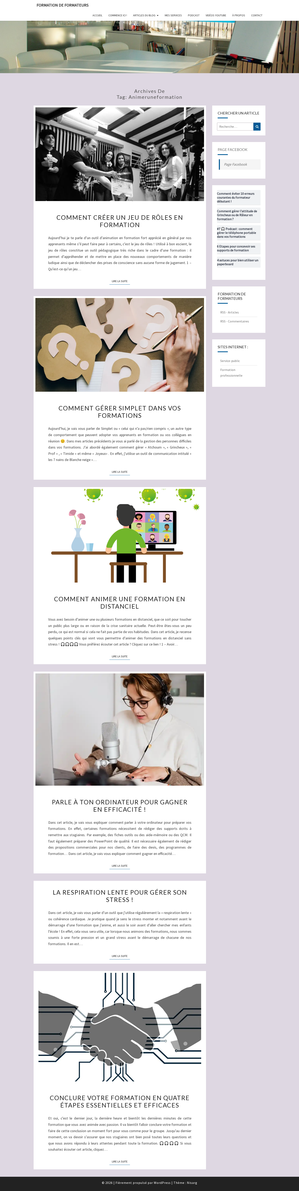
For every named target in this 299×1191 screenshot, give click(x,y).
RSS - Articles (229, 312)
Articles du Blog (144, 15)
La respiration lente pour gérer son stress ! (120, 896)
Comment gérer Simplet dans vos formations (120, 411)
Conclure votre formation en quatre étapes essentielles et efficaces (120, 1101)
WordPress (162, 1183)
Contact (256, 15)
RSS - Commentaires (234, 321)
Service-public (230, 361)
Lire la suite (121, 281)
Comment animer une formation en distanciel (119, 602)
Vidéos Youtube (216, 15)
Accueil (97, 15)
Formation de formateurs (62, 5)
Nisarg (192, 1183)
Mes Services (173, 15)
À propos (238, 15)
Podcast (194, 15)
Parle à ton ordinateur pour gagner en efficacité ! (120, 805)
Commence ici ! (117, 15)
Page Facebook (232, 149)
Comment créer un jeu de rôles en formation (120, 221)
